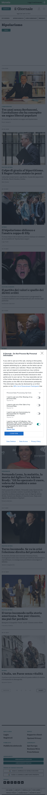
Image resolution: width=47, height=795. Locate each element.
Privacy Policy (36, 441)
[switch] (38, 398)
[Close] (43, 354)
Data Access (23, 441)
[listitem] (23, 393)
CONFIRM (14, 433)
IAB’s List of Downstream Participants (26, 386)
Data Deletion (11, 441)
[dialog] (23, 398)
